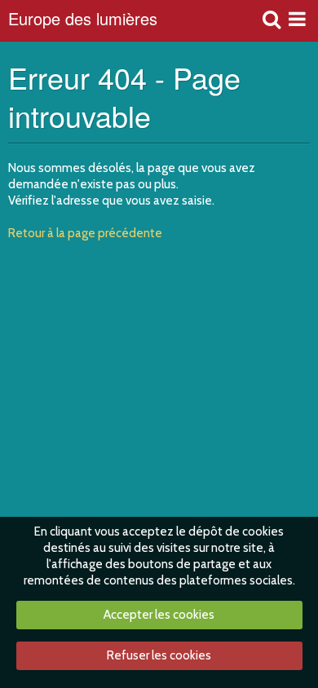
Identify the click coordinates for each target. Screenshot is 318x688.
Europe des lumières (82, 20)
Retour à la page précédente (85, 233)
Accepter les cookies (159, 614)
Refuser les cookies (159, 655)
